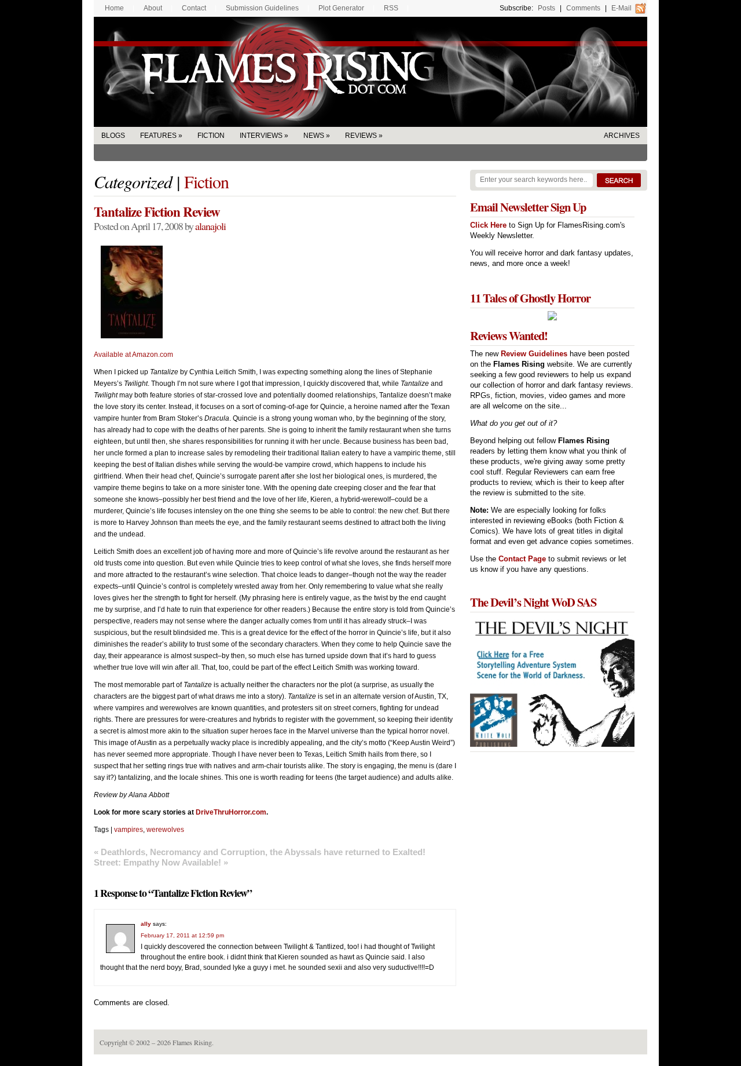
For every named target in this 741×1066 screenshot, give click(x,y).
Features (158, 136)
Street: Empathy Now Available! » (161, 862)
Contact (194, 8)
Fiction (211, 136)
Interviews (261, 136)
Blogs (113, 136)
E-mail (621, 8)
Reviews (361, 136)
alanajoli (210, 226)
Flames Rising (370, 72)
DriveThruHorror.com (231, 812)
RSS (391, 8)
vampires (128, 830)
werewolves (165, 830)
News (313, 136)
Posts (546, 8)
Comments (583, 8)
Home (114, 8)
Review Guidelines (534, 353)
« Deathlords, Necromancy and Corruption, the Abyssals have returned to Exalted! (259, 852)
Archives (622, 136)
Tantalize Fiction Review (157, 211)
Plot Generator (341, 8)
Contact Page (522, 558)
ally (146, 924)
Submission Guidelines (262, 8)
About (153, 8)
